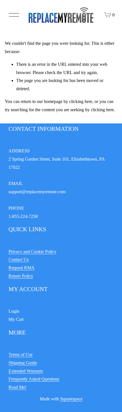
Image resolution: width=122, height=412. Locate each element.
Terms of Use (21, 354)
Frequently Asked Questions (34, 379)
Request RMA (22, 267)
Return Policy (21, 276)
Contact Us (19, 259)
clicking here (80, 101)
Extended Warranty (26, 371)
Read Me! (17, 387)
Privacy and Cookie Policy (32, 251)
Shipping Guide (23, 362)
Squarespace (71, 398)
